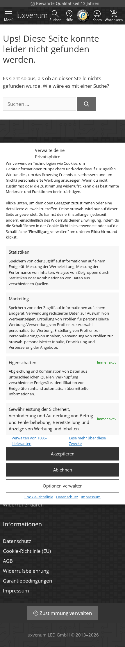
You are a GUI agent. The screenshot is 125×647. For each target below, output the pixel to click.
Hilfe (69, 19)
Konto (97, 19)
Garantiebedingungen (27, 580)
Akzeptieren (62, 454)
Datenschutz (67, 496)
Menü (8, 19)
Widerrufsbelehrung (26, 570)
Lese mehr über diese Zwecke (87, 440)
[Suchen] (86, 104)
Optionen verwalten (63, 486)
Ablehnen (62, 470)
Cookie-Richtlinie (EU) (27, 551)
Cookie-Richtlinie (38, 496)
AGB (8, 560)
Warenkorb (114, 15)
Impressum (91, 496)
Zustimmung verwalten (66, 613)
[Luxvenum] (32, 15)
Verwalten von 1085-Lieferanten (29, 440)
